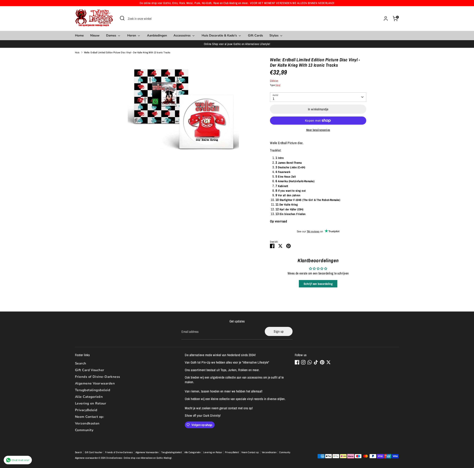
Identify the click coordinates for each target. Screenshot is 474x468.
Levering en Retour (90, 403)
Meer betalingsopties (318, 130)
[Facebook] (297, 362)
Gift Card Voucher (89, 370)
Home (79, 35)
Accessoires (182, 35)
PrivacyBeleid (86, 410)
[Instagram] (303, 362)
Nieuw (95, 35)
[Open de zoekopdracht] (122, 18)
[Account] (385, 18)
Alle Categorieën (89, 396)
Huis (77, 52)
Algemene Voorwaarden (95, 383)
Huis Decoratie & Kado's (220, 35)
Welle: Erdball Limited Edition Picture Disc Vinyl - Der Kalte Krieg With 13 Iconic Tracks (127, 52)
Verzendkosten (87, 423)
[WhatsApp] (309, 362)
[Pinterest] (322, 362)
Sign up (278, 331)
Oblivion (274, 80)
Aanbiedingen (157, 35)
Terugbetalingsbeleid (92, 390)
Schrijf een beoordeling (318, 284)
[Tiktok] (316, 362)
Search (80, 363)
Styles (274, 35)
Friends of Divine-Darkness (97, 376)
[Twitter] (328, 362)
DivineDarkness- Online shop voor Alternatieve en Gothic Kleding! (139, 457)
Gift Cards (255, 35)
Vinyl (277, 85)
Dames (111, 35)
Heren (132, 35)
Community (84, 430)
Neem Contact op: (89, 416)
